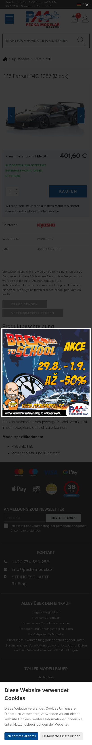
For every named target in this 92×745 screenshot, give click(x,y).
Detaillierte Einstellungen (61, 736)
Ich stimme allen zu (21, 736)
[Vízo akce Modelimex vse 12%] (46, 372)
